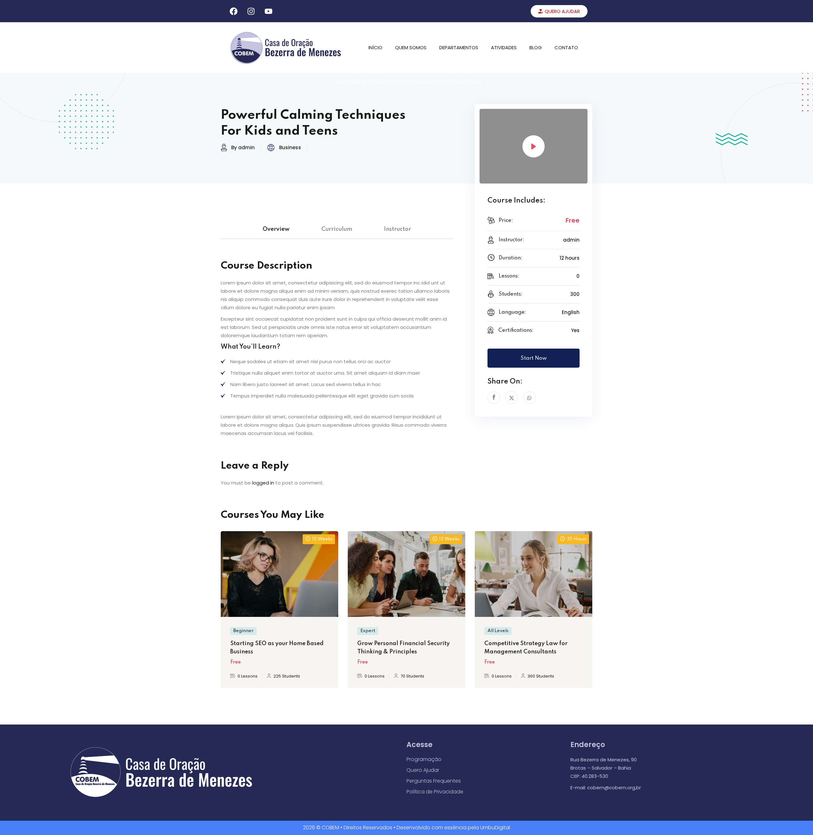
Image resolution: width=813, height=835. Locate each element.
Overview (276, 229)
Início (375, 47)
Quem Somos (411, 47)
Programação (423, 759)
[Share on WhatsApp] (529, 397)
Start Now (534, 358)
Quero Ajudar (422, 770)
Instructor (397, 229)
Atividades (504, 47)
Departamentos (458, 47)
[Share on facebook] (493, 397)
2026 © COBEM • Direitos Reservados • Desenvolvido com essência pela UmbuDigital (406, 827)
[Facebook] (233, 11)
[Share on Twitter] (511, 397)
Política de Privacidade (434, 791)
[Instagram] (251, 11)
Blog (535, 47)
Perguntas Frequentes (433, 781)
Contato (566, 47)
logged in (263, 482)
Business (290, 147)
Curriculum (336, 229)
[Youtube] (268, 11)
